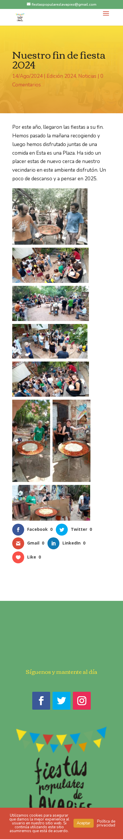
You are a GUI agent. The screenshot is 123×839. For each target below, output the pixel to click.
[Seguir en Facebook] (41, 701)
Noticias (87, 76)
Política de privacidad (106, 823)
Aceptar (83, 823)
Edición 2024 (61, 76)
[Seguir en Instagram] (82, 701)
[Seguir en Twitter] (61, 701)
